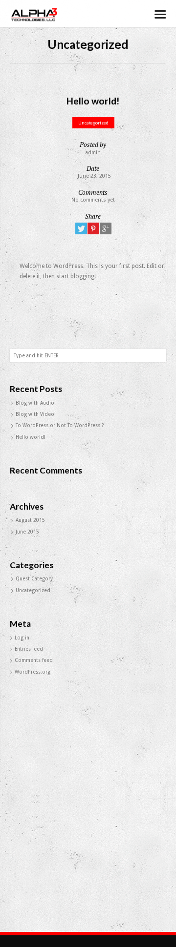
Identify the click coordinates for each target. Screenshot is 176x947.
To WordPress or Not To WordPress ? (60, 425)
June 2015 (27, 532)
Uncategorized (93, 122)
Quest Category (34, 578)
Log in (22, 637)
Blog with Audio (35, 403)
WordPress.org (32, 672)
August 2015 (30, 520)
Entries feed (29, 649)
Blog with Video (35, 414)
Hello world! (30, 437)
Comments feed (34, 660)
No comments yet (93, 200)
